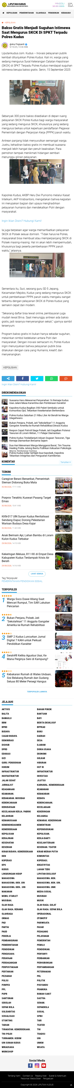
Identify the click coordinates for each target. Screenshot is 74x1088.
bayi (39, 718)
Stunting (7, 1020)
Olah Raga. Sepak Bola (49, 909)
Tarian (5, 1025)
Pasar (40, 927)
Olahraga (41, 13)
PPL (4, 989)
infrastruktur (10, 771)
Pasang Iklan (41, 1076)
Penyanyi (42, 953)
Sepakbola (43, 1007)
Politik (41, 980)
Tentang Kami (14, 1076)
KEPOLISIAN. (43, 833)
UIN (39, 1038)
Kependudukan (45, 829)
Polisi (5, 980)
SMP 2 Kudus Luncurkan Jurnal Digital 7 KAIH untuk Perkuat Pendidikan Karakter (26, 640)
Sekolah (6, 1002)
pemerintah (43, 940)
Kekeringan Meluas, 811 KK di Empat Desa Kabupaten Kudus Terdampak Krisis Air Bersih (27, 557)
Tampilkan (65, 462)
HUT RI (40, 767)
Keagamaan (8, 789)
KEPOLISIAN (12, 13)
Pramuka (42, 989)
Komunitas (43, 856)
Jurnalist (7, 784)
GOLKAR (41, 758)
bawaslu (7, 718)
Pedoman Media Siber (31, 1078)
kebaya (41, 798)
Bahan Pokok (44, 709)
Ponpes (6, 985)
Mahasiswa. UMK (46, 887)
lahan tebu (43, 869)
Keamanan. (8, 793)
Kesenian (7, 847)
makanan (7, 891)
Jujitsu (41, 780)
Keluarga (42, 816)
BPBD (4, 727)
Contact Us (28, 1076)
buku (40, 731)
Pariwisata (43, 922)
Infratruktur (45, 771)
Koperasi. (42, 860)
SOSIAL (39, 581)
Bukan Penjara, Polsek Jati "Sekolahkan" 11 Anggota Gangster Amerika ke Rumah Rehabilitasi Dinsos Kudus (28, 623)
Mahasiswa (8, 878)
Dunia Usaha (44, 749)
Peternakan (44, 971)
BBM (4, 722)
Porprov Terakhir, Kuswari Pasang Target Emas (26, 499)
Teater (41, 1025)
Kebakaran (66, 13)
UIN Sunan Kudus (11, 1042)
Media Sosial (44, 891)
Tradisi (41, 1033)
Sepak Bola (8, 1007)
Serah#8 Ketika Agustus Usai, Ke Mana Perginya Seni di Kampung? (27, 657)
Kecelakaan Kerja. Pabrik (16, 811)
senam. (41, 1002)
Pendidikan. (43, 949)
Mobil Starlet (10, 896)
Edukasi (6, 753)
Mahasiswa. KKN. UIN (13, 882)
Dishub (5, 744)
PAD (4, 922)
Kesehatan (8, 842)
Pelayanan (43, 936)
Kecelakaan (43, 807)
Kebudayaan (8, 807)
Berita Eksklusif (46, 722)
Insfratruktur (10, 776)
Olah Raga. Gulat (46, 905)
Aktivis (6, 709)
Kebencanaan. (45, 802)
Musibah (42, 896)
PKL (39, 976)
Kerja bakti (43, 838)
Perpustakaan (10, 967)
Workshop (7, 1051)
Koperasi (7, 860)
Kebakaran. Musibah (13, 798)
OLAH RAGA (7, 905)
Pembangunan (10, 940)
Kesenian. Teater (46, 847)
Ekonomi (41, 753)
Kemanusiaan (9, 820)
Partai (5, 927)
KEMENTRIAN (44, 824)
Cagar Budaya (9, 736)
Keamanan (43, 789)
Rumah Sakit (44, 993)
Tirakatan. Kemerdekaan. (16, 1029)
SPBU (40, 1016)
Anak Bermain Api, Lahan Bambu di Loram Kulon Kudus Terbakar (27, 537)
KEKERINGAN (43, 811)
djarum (41, 744)
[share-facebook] (22, 378)
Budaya (6, 731)
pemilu (41, 945)
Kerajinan (7, 838)
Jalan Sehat (9, 780)
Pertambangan (45, 967)
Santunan (7, 998)
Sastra (41, 998)
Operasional (44, 913)
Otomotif (42, 918)
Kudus (5, 869)
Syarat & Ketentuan (57, 1076)
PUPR (4, 993)
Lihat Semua (37, 574)
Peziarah (7, 976)
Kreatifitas (43, 864)
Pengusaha (8, 953)
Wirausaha (8, 1047)
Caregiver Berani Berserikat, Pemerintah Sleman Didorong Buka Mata (25, 480)
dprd (4, 749)
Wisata (41, 1047)
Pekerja (6, 936)
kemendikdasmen (11, 824)
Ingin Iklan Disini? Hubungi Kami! (22, 220)
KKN (4, 856)
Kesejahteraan (46, 842)
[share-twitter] (37, 378)
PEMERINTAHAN (26, 13)
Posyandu (42, 985)
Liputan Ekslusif (46, 873)
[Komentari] (66, 378)
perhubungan (44, 962)
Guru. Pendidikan (11, 762)
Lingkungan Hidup (12, 873)
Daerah (41, 736)
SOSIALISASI (8, 1016)
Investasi (42, 776)
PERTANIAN (7, 971)
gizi (4, 758)
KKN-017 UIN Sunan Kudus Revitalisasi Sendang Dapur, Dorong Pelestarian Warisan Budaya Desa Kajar (25, 520)
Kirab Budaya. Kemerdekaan (17, 851)
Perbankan (43, 958)
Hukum (5, 767)
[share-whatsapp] (51, 378)
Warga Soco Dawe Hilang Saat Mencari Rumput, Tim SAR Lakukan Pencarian (28, 602)
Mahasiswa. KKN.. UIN (13, 887)
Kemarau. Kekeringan (49, 820)
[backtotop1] (71, 1084)
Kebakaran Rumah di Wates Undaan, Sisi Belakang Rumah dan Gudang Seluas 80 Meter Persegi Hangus (29, 678)
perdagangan (9, 962)
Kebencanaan (9, 802)
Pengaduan (48, 1078)
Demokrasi (8, 740)
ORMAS (5, 918)
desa (39, 740)
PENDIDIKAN (53, 13)
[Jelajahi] (70, 5)
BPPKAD (41, 727)
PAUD (4, 931)
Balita (5, 713)
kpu (4, 864)
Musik (40, 900)
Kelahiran (7, 816)
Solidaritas (8, 1011)
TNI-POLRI (7, 1033)
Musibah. (7, 900)
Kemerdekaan (9, 829)
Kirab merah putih (47, 851)
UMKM (40, 1042)
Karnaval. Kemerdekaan (50, 784)
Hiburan (41, 762)
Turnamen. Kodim (11, 1038)
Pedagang (42, 931)
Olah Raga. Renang (12, 909)
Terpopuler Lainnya (37, 692)
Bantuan (42, 713)
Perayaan (7, 958)
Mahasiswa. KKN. (46, 878)
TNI (39, 1029)
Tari (39, 1020)
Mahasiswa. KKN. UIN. (49, 882)
